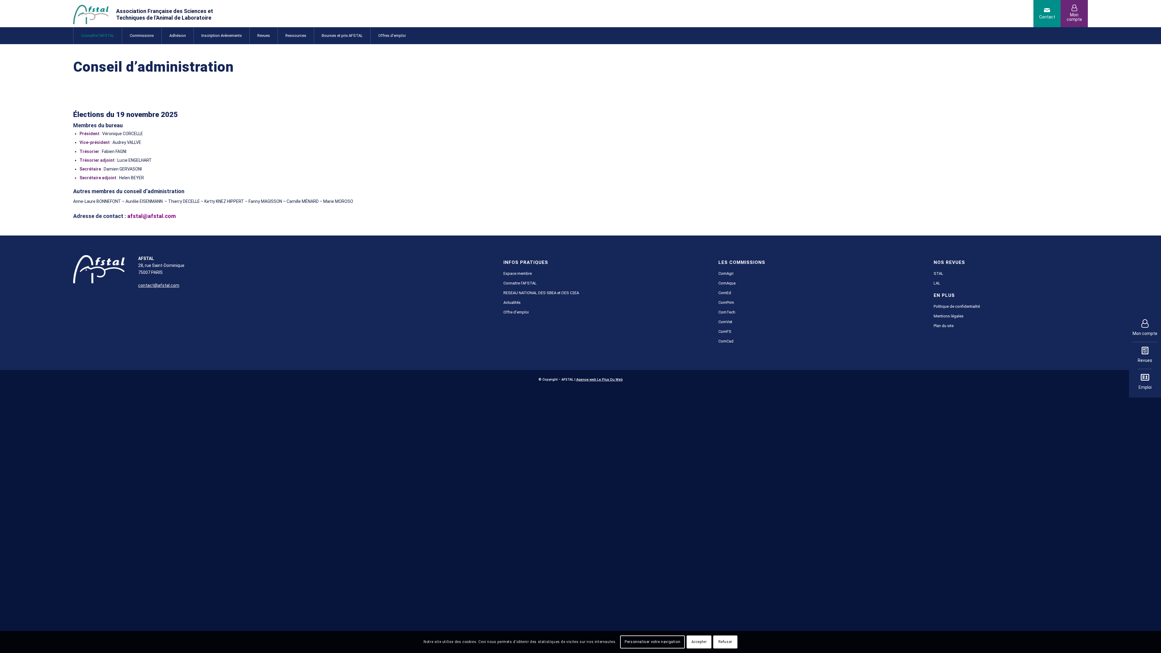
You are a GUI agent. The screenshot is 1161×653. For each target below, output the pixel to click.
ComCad (725, 341)
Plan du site (944, 325)
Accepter (699, 642)
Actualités (512, 302)
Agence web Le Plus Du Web (599, 380)
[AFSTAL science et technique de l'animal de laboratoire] (152, 13)
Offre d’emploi (516, 312)
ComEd (724, 293)
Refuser (725, 642)
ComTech (726, 312)
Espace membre (517, 273)
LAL (937, 283)
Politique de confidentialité (957, 306)
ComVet (725, 322)
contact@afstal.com (158, 285)
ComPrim (726, 302)
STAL (938, 273)
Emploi (1145, 387)
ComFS (724, 331)
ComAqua (727, 283)
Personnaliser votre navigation (652, 642)
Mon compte (1145, 333)
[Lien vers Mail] (1047, 13)
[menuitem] (97, 35)
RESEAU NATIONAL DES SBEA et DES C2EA (541, 293)
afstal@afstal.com (151, 216)
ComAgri (725, 273)
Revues (1145, 360)
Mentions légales (949, 316)
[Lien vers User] (1074, 13)
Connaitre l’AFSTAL (520, 283)
